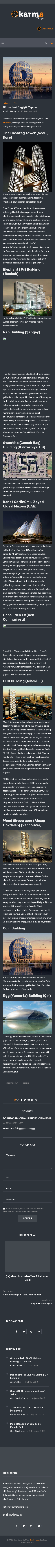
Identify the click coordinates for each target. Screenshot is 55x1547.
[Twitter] (24, 1331)
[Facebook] (16, 1331)
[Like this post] (17, 1099)
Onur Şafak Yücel (18, 1398)
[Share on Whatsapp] (36, 1099)
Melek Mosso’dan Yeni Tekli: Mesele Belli (25, 1426)
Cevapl (48, 1118)
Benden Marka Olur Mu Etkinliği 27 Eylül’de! (29, 1376)
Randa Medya (35, 1540)
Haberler (6, 103)
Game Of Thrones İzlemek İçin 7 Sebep (28, 1393)
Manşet (17, 103)
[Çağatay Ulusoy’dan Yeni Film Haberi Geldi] (27, 1256)
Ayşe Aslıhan (16, 1382)
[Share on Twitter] (25, 1099)
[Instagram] (31, 1331)
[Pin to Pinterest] (29, 1099)
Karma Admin (16, 1365)
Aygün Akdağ (9, 111)
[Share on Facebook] (21, 1099)
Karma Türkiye (11, 1083)
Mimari (26, 1083)
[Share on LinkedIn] (32, 1099)
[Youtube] (38, 1331)
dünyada (7, 122)
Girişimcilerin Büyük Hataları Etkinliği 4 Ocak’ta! (26, 1360)
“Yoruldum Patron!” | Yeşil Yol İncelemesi (26, 1409)
